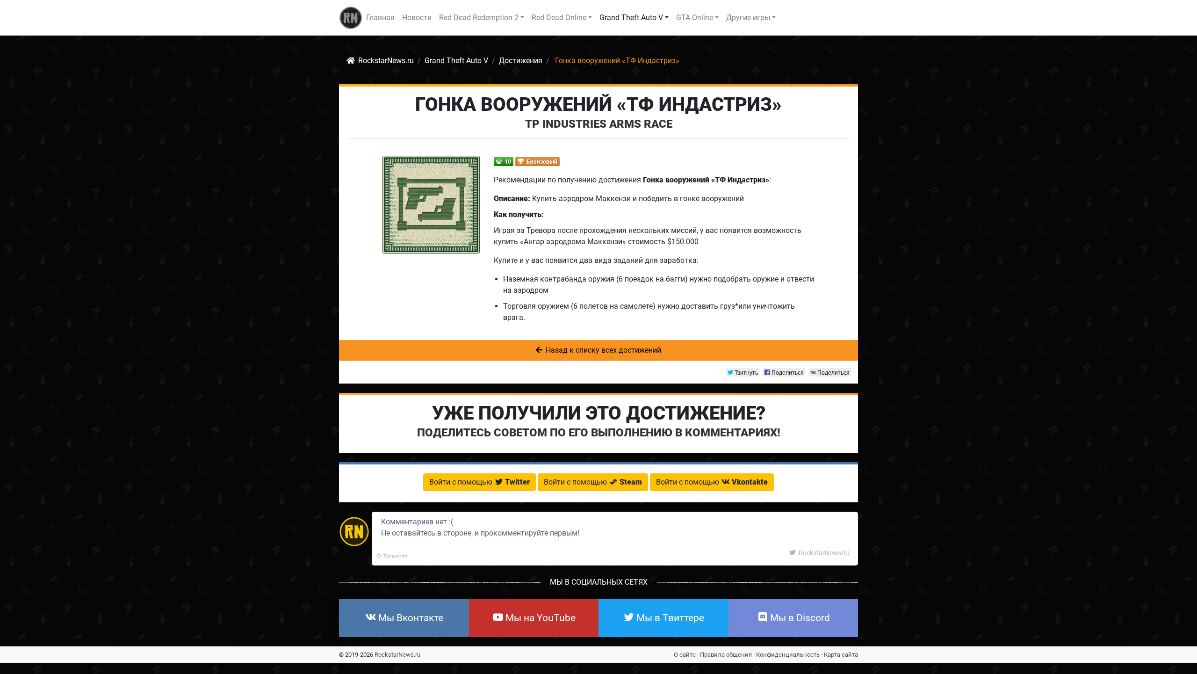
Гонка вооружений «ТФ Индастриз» (598, 105)
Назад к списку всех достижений (602, 350)
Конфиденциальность (788, 654)
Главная (380, 17)
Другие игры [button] (748, 17)
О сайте (685, 654)
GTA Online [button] (694, 17)
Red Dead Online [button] (559, 17)
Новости (417, 17)
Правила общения (726, 654)
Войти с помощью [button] (479, 482)
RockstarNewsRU (823, 553)
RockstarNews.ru (397, 654)
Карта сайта (841, 654)
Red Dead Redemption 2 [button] (479, 17)
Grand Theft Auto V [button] (631, 17)
